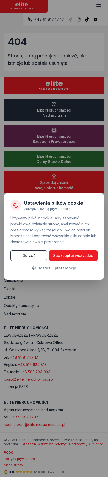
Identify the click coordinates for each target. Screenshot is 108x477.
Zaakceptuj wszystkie (73, 255)
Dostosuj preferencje (56, 268)
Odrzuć (28, 255)
